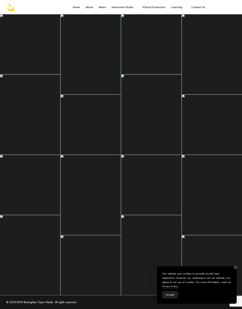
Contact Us (198, 7)
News (102, 7)
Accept (170, 295)
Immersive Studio (122, 7)
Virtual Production (153, 7)
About (89, 7)
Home (76, 7)
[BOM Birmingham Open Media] (10, 7)
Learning (176, 7)
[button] (212, 7)
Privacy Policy (170, 286)
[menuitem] (76, 7)
